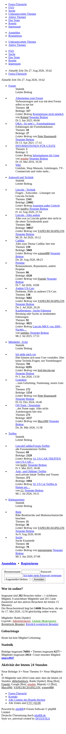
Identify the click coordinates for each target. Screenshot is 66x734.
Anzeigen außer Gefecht (46, 205)
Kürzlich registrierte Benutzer (42, 624)
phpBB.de (40, 715)
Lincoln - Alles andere (27, 215)
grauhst (24, 158)
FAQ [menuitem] (11, 7)
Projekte (20, 262)
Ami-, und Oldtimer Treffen (30, 471)
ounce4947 (7, 657)
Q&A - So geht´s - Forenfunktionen (35, 123)
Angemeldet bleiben (16, 579)
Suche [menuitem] (11, 10)
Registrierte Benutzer (12, 624)
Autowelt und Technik (20, 177)
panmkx (24, 332)
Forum (12, 85)
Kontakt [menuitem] (12, 696)
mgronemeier (45, 550)
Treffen (12, 433)
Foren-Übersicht (17, 693)
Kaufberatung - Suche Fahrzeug (33, 310)
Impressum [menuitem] (14, 26)
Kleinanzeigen (16, 499)
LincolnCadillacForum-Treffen (32, 445)
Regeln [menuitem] (12, 23)
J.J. (22, 490)
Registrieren (29, 563)
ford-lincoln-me (46, 370)
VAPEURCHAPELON (51, 231)
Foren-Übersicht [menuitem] (17, 4)
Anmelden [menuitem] (14, 32)
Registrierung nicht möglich (48, 114)
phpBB (19, 708)
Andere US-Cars (24, 288)
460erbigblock (20, 681)
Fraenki (42, 278)
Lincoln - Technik (25, 189)
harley (23, 464)
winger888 (44, 253)
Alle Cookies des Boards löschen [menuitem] (26, 699)
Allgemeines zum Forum (29, 98)
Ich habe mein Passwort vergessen (42, 575)
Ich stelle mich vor (25, 354)
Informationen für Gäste (46, 155)
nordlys (24, 208)
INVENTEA (42, 718)
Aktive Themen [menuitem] (17, 17)
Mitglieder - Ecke (18, 341)
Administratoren (21, 621)
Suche (18, 537)
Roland (24, 117)
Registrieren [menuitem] (15, 35)
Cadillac (20, 240)
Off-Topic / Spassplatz (27, 405)
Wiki (18, 164)
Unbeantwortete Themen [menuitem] (22, 13)
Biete (18, 511)
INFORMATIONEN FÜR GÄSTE (35, 145)
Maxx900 (43, 421)
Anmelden (8, 563)
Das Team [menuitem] (14, 20)
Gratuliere (21, 379)
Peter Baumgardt (47, 136)
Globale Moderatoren (44, 621)
